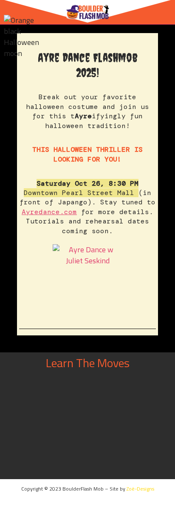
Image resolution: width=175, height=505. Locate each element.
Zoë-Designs (140, 489)
